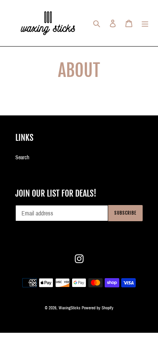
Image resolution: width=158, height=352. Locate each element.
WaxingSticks (70, 307)
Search (22, 157)
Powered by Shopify (98, 307)
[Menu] (145, 23)
